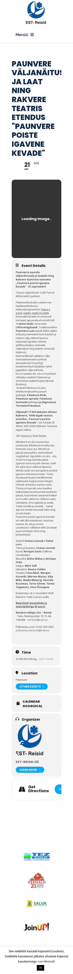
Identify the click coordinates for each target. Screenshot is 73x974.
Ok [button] (40, 968)
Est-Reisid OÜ (27, 762)
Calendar (31, 701)
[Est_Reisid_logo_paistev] (36, 2)
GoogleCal (32, 706)
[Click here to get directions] (59, 789)
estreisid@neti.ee (37, 620)
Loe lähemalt (46, 961)
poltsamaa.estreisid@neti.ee (32, 630)
